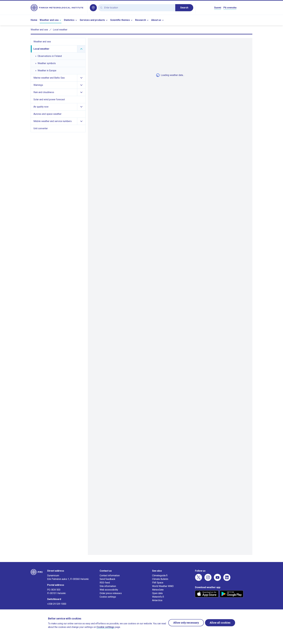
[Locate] (93, 7)
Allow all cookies (220, 622)
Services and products (92, 20)
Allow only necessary (186, 622)
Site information (108, 586)
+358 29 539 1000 (56, 603)
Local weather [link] (60, 29)
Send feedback (107, 579)
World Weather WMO (163, 586)
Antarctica (157, 600)
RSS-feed (105, 582)
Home (34, 20)
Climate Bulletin (160, 579)
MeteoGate (158, 589)
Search (184, 7)
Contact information (110, 575)
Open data (157, 593)
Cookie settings (108, 596)
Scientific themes (120, 20)
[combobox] (138, 8)
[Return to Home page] (58, 7)
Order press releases (111, 593)
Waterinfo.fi (158, 596)
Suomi (217, 7)
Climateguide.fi (159, 575)
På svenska (229, 7)
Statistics (69, 20)
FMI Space (157, 582)
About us (156, 20)
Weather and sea (49, 20)
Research (140, 20)
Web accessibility (109, 589)
